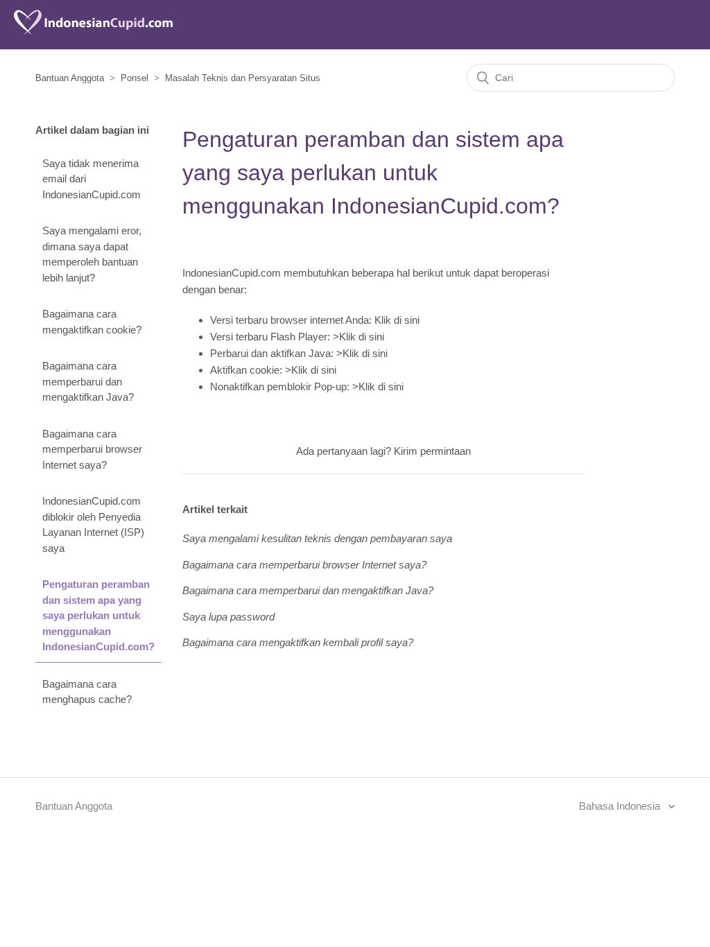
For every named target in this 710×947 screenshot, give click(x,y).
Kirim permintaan (432, 451)
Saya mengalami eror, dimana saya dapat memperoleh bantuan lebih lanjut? (91, 254)
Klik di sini (396, 320)
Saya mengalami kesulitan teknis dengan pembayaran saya (317, 538)
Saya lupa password (228, 617)
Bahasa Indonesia (621, 806)
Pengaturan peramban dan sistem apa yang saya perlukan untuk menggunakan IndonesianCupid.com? (98, 615)
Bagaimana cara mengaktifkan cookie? (91, 322)
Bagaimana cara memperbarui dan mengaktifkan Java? (88, 381)
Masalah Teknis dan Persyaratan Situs (242, 78)
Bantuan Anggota (69, 78)
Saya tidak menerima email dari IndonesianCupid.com (91, 178)
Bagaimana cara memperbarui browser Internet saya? (92, 449)
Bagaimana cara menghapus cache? (87, 692)
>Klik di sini (358, 336)
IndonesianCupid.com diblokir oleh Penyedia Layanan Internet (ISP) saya (93, 524)
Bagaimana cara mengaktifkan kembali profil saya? (297, 642)
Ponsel (134, 78)
